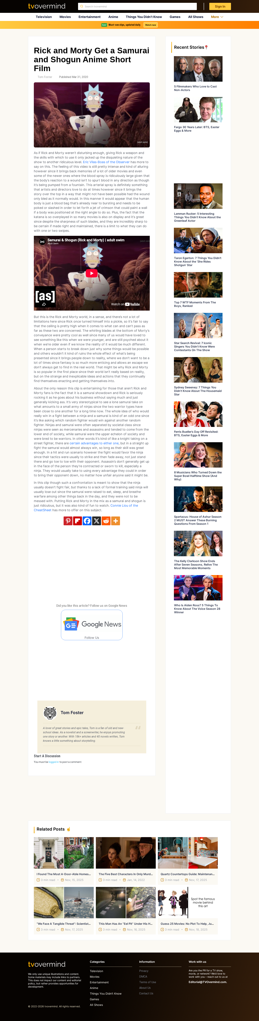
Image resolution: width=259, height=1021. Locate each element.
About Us (145, 988)
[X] (96, 520)
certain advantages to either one (94, 443)
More (215, 17)
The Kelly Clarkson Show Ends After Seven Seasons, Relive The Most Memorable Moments (196, 564)
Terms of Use (147, 982)
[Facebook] (87, 520)
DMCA (143, 976)
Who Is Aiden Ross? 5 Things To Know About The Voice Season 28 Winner (197, 608)
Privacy (143, 971)
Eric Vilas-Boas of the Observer (106, 162)
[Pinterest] (68, 520)
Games (175, 17)
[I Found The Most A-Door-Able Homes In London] (64, 852)
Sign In (220, 6)
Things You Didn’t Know (144, 17)
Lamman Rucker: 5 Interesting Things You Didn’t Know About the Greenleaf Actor (197, 217)
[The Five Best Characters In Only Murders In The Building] (126, 852)
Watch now (150, 25)
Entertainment (90, 17)
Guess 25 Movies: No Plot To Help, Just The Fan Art (196, 923)
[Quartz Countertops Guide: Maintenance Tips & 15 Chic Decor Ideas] (188, 852)
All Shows (195, 17)
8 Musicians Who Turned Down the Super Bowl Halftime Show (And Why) (198, 476)
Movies (65, 17)
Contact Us (146, 993)
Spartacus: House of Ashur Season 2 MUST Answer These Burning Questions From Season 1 (197, 520)
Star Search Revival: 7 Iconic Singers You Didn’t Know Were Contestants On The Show (194, 346)
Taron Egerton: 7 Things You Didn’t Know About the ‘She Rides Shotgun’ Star (197, 261)
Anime (113, 17)
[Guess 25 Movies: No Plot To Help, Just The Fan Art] (188, 902)
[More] (115, 520)
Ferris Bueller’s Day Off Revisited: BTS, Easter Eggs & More (196, 433)
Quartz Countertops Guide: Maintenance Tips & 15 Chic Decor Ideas (206, 874)
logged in (54, 762)
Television (44, 17)
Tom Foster (45, 77)
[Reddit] (106, 520)
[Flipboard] (77, 520)
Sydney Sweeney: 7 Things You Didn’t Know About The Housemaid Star (198, 391)
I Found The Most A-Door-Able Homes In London (70, 874)
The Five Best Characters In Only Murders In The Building (137, 874)
